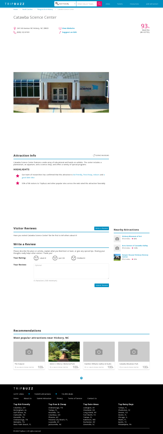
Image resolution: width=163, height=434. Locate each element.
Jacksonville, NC (55, 424)
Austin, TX (122, 422)
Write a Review (101, 228)
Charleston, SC (124, 410)
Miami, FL (122, 419)
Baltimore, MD (89, 419)
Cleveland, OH (89, 410)
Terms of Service (75, 398)
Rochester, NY (89, 422)
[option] (61, 92)
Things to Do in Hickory (45, 9)
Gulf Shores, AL (19, 412)
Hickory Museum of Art (132, 236)
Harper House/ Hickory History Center (135, 256)
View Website (68, 28)
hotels (120, 4)
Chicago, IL (123, 417)
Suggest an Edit (69, 32)
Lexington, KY (89, 408)
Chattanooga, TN (20, 419)
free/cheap (87, 175)
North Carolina (27, 9)
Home (15, 9)
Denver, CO (123, 412)
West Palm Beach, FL (22, 424)
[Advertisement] (81, 53)
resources (134, 4)
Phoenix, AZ (53, 417)
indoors (96, 175)
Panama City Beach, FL (58, 419)
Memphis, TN (19, 422)
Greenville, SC (89, 424)
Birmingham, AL (20, 410)
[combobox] (65, 3)
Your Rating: (19, 258)
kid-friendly (77, 175)
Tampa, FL (52, 410)
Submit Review (102, 285)
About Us (28, 398)
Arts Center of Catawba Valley (135, 246)
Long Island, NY (89, 412)
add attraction (152, 4)
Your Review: (19, 264)
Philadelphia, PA (124, 424)
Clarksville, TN (19, 415)
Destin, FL (122, 415)
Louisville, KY (53, 422)
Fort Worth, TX (89, 415)
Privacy (60, 398)
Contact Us (92, 398)
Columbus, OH (19, 408)
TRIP (15, 3)
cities (108, 4)
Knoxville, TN (18, 417)
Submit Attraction (44, 398)
